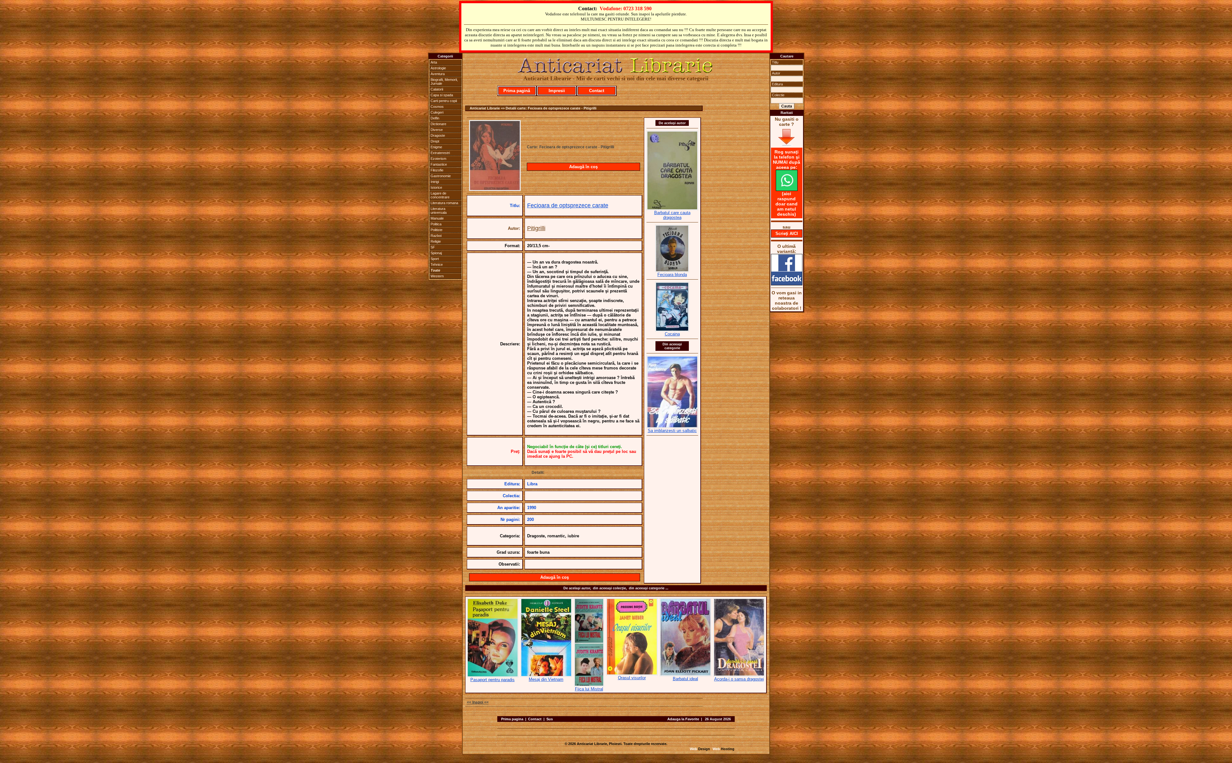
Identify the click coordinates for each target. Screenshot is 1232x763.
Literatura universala (439, 210)
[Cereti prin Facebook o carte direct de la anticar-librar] (786, 283)
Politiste (436, 230)
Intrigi (435, 182)
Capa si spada (442, 95)
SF (433, 247)
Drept (435, 141)
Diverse (437, 130)
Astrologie (438, 68)
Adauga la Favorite (683, 719)
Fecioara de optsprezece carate (567, 205)
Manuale (437, 218)
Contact (596, 90)
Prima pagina (512, 719)
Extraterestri (440, 153)
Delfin (435, 118)
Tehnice (437, 264)
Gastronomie (441, 176)
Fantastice (439, 164)
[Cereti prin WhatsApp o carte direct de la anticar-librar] (787, 189)
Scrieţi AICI (786, 233)
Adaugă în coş (583, 166)
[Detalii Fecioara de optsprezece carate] (495, 189)
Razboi (436, 236)
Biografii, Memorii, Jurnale (444, 81)
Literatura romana (444, 203)
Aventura (438, 74)
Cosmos (437, 106)
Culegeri (437, 112)
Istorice (436, 187)
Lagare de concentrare (440, 195)
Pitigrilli (536, 228)
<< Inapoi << (478, 702)
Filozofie (437, 170)
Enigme (436, 147)
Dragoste (438, 135)
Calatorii (437, 89)
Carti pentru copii (444, 101)
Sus (549, 719)
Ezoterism (438, 158)
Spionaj (436, 253)
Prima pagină (516, 90)
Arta (434, 62)
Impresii (557, 90)
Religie (436, 241)
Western (437, 276)
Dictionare (438, 124)
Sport (435, 259)
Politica (436, 224)
